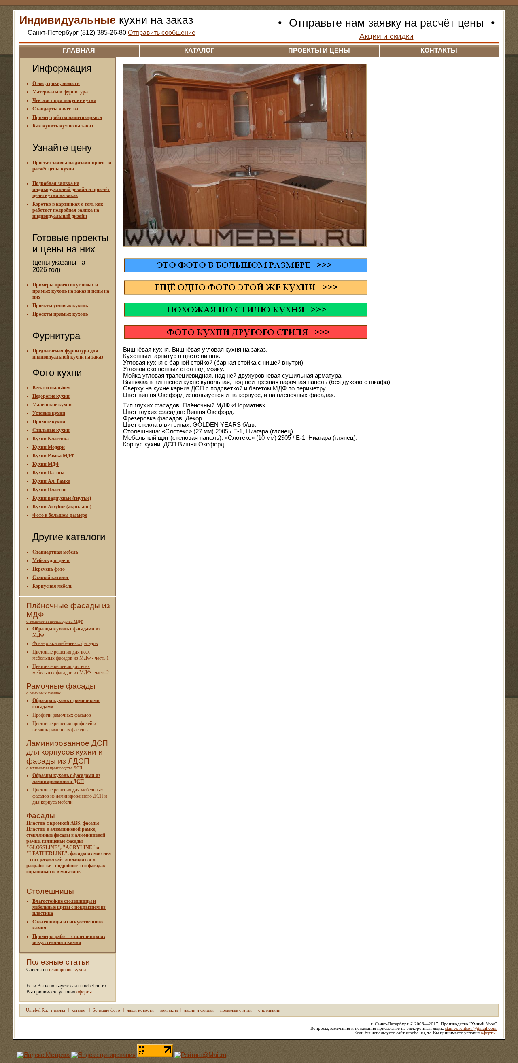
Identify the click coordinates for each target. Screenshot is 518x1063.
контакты (438, 50)
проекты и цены (319, 50)
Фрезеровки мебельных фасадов (65, 643)
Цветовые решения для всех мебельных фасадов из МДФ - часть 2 (70, 669)
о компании (269, 1010)
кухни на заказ (106, 20)
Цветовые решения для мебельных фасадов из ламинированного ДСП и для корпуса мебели (69, 796)
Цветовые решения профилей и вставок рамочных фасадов (64, 726)
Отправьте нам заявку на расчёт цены (386, 23)
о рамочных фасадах (43, 693)
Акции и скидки (386, 36)
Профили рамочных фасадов (61, 715)
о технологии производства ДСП (54, 768)
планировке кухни (67, 969)
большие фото (106, 1010)
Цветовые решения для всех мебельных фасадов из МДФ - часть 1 (70, 655)
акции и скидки (199, 1010)
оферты (84, 992)
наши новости (140, 1010)
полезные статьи (236, 1010)
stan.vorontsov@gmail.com (471, 1028)
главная (79, 50)
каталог (199, 50)
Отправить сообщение (161, 32)
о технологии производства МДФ (54, 621)
